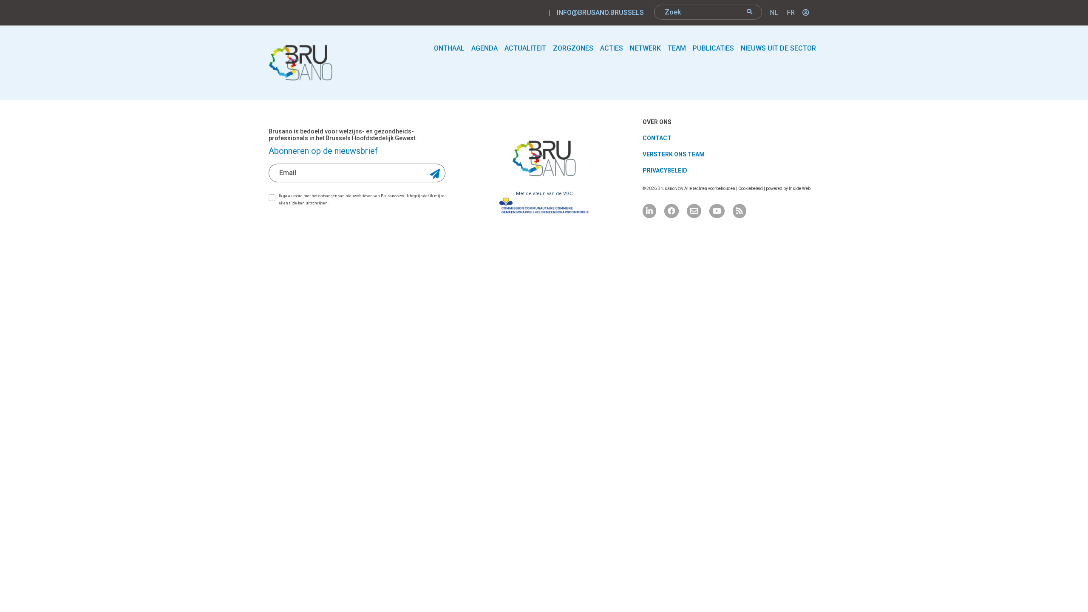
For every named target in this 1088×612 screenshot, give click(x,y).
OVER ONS (657, 122)
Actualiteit (525, 48)
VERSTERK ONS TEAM (674, 154)
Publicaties (713, 48)
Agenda (484, 48)
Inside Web (799, 188)
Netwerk (645, 48)
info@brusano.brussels (600, 12)
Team (677, 48)
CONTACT (657, 138)
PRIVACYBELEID (665, 170)
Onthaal (449, 48)
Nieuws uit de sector (778, 48)
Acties (611, 48)
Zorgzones (573, 48)
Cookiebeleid (751, 188)
